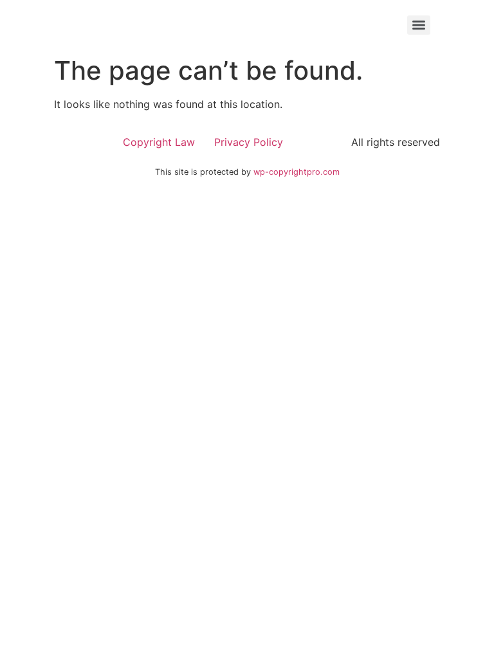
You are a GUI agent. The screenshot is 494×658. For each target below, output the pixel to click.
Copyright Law (159, 142)
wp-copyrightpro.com (296, 172)
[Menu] (418, 25)
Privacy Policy (248, 142)
